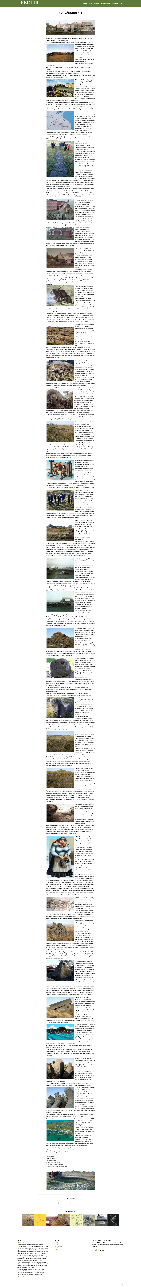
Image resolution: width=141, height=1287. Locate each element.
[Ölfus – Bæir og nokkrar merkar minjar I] (76, 1220)
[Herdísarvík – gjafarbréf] (113, 1220)
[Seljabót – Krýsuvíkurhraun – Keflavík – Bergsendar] (52, 1220)
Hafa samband (58, 1246)
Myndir (56, 1248)
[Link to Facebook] (122, 1285)
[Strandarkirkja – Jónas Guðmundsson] (101, 1220)
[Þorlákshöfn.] (70, 27)
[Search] (122, 3)
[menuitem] (85, 3)
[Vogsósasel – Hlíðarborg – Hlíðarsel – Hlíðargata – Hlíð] (89, 1220)
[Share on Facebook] (58, 1203)
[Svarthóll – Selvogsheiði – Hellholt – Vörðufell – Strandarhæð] (40, 1220)
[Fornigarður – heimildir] (64, 1220)
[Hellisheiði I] (28, 1220)
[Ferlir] (29, 3)
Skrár (56, 1249)
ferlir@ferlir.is (20, 1276)
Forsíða (57, 1244)
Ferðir (56, 1242)
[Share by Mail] (83, 1203)
